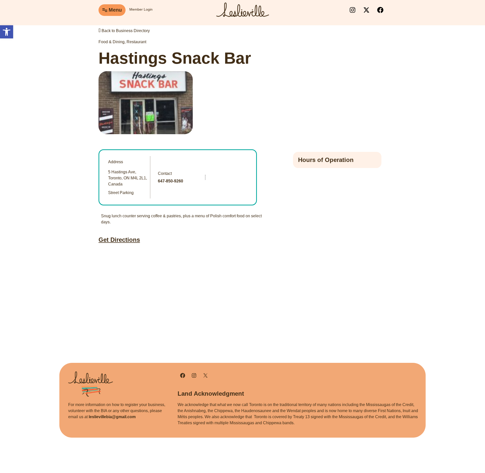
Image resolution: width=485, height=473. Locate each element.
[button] (6, 31)
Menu (115, 10)
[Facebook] (380, 10)
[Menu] (104, 10)
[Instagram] (352, 10)
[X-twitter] (366, 10)
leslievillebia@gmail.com (112, 417)
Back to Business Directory (125, 31)
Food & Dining (112, 42)
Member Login (141, 9)
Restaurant (136, 42)
